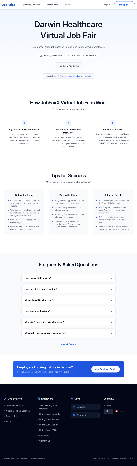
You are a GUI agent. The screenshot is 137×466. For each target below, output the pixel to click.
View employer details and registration (76, 76)
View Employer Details (106, 369)
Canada (122, 411)
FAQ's (67, 4)
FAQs (8, 421)
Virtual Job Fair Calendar (18, 410)
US (110, 411)
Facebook (81, 415)
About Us (110, 405)
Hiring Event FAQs (48, 430)
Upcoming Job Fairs (31, 4)
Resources (44, 435)
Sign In (107, 4)
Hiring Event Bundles (49, 424)
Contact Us (44, 440)
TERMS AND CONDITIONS (122, 458)
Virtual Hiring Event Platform (48, 407)
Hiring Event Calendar (50, 414)
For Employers (124, 4)
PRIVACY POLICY (98, 458)
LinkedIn (81, 407)
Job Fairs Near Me (15, 405)
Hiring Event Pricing (49, 419)
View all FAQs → (69, 344)
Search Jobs (52, 4)
